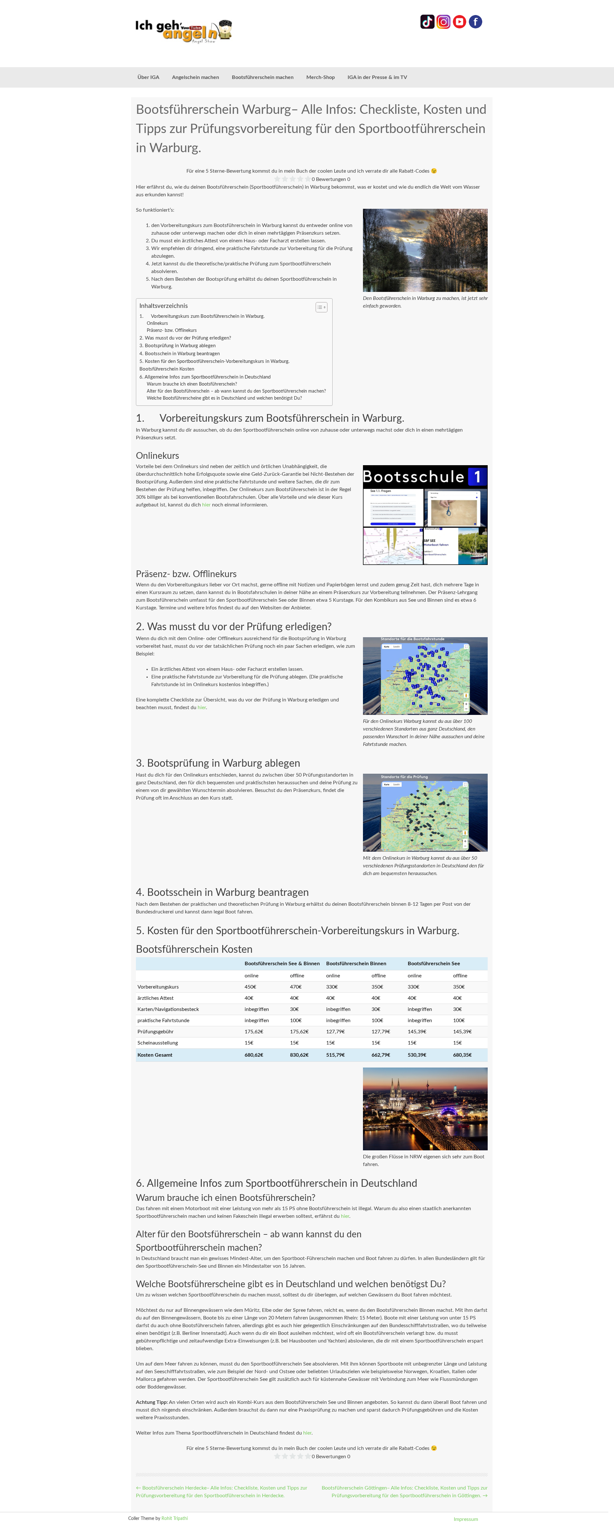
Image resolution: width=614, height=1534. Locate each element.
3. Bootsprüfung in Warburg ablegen (177, 345)
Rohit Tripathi (174, 1518)
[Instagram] (443, 27)
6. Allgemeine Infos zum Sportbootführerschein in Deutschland (205, 377)
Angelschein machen (195, 77)
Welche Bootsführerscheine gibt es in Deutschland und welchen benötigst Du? (224, 398)
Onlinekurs (157, 323)
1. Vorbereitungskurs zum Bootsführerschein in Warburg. (202, 316)
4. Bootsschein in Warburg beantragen (179, 353)
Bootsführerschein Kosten (166, 369)
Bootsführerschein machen (263, 77)
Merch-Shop (320, 77)
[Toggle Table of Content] (318, 307)
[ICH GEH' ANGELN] (201, 31)
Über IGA (148, 77)
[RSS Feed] (475, 27)
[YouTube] (459, 27)
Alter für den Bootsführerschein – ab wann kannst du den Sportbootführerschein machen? (236, 391)
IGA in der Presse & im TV (377, 77)
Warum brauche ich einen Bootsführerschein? (192, 384)
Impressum (466, 1519)
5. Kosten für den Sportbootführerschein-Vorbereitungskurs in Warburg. (214, 361)
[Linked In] (427, 27)
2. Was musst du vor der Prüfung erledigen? (185, 338)
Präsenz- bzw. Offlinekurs (172, 330)
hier (206, 504)
